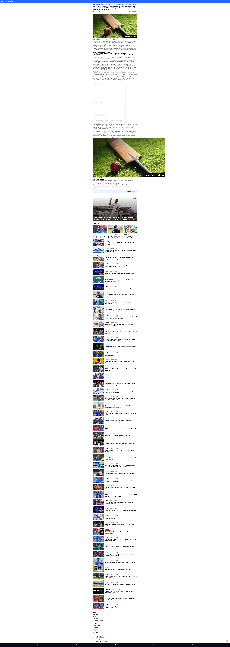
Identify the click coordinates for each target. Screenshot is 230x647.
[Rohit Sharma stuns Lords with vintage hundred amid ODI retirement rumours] (98, 517)
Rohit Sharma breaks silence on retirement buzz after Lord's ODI (120, 429)
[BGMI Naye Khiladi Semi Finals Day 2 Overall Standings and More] (98, 509)
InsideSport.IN (132, 49)
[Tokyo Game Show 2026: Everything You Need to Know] (98, 568)
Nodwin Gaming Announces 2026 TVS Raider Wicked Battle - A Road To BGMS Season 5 (120, 502)
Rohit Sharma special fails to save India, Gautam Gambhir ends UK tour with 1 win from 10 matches (121, 495)
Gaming (107, 241)
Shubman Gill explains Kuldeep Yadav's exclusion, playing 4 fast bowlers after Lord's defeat (120, 391)
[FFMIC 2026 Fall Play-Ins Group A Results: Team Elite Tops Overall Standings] (98, 331)
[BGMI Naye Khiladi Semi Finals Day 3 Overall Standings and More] (98, 287)
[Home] (9, 1)
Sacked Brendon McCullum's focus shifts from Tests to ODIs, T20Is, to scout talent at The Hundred (115, 237)
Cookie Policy (96, 631)
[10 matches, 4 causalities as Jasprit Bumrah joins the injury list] (98, 561)
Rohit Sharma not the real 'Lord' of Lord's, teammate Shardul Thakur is (119, 451)
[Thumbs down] (98, 191)
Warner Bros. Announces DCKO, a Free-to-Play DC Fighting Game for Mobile (120, 243)
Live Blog (107, 530)
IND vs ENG (95, 614)
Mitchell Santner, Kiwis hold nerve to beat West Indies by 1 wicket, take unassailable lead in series (119, 436)
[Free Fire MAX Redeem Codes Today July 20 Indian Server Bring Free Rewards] (98, 487)
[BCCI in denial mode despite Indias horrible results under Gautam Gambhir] (98, 413)
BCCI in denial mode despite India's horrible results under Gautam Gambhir (120, 414)
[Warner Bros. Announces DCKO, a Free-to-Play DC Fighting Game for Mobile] (98, 242)
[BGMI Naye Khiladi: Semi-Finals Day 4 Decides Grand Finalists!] (98, 272)
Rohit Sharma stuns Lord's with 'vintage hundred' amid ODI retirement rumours (119, 517)
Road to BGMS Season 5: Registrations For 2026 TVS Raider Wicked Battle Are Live (119, 280)
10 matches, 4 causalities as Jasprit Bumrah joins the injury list (120, 562)
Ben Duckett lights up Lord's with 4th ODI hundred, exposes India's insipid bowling (119, 547)
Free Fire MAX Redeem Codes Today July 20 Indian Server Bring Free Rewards (120, 488)
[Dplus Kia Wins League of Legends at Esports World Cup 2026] (98, 472)
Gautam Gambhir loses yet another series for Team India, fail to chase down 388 (120, 532)
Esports (107, 248)
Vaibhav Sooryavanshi (98, 620)
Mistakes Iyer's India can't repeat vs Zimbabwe (116, 377)
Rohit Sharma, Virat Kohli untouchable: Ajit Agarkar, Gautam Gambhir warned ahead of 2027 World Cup (99, 237)
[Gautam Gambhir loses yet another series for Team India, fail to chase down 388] (98, 531)
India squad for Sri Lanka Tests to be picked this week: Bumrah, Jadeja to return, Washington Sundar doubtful (114, 218)
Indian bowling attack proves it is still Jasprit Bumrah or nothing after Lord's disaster (120, 540)
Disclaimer (95, 627)
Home (94, 612)
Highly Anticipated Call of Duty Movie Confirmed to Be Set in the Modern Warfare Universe (120, 591)
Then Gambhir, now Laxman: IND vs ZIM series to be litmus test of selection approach (121, 354)
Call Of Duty (108, 344)
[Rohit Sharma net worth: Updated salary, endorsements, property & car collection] (98, 576)
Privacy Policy (96, 625)
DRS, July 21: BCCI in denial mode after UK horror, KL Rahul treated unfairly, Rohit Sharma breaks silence (121, 317)
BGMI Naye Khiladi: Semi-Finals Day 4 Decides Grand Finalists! (119, 273)
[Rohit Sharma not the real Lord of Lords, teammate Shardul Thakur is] (98, 450)
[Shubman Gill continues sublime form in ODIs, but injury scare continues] (98, 524)
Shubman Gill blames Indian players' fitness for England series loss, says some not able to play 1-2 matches (120, 465)
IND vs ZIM (76, 645)
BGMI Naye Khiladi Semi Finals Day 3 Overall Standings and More (120, 288)
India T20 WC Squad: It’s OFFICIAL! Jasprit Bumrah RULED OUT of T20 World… (110, 53)
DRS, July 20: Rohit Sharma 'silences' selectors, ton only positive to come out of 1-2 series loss (120, 480)
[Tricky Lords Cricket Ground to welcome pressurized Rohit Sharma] (98, 583)
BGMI (107, 271)
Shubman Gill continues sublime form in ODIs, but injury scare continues (119, 525)
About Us (95, 629)
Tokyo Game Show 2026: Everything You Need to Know (118, 569)
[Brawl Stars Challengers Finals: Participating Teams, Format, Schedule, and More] (98, 361)
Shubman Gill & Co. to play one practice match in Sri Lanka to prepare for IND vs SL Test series (119, 406)
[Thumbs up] (94, 191)
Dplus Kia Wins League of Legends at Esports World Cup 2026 (120, 473)
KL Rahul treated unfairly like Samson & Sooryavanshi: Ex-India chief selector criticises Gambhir (120, 339)
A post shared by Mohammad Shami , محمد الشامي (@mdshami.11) (109, 120)
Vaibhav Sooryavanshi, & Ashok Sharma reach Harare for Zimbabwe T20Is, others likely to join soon (118, 421)
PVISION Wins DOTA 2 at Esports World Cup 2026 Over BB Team (120, 443)
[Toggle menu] (2, 1)
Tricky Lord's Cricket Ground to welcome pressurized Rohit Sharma (121, 584)
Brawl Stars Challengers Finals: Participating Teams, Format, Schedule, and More (119, 362)
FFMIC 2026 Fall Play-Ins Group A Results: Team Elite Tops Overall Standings (121, 332)
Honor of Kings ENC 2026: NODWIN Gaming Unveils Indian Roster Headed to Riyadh (120, 250)
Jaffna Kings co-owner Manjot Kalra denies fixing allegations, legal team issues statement (120, 554)
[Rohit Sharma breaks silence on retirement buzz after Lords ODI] (98, 428)
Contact (95, 623)
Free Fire (107, 300)
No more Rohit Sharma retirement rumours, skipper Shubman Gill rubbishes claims (120, 458)
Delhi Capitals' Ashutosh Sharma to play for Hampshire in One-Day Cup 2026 (121, 369)
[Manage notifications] (227, 641)
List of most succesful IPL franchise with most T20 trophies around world (119, 599)
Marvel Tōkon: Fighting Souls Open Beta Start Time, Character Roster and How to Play (120, 325)
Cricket (95, 188)
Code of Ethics (96, 632)
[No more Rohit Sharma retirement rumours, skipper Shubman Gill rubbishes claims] (98, 457)
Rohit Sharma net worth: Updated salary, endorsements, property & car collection (121, 577)
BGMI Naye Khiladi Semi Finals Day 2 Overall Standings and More (120, 510)
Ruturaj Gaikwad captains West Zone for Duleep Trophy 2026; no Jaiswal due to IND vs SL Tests (120, 399)
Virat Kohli (95, 618)
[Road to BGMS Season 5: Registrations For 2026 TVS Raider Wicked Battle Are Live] (98, 279)
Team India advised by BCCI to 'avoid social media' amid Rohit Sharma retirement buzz (119, 606)
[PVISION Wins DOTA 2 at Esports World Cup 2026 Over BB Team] (98, 442)
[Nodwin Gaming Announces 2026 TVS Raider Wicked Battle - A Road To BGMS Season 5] (98, 502)
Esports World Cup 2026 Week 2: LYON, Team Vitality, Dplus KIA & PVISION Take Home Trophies (120, 384)
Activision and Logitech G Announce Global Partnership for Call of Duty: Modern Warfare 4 (121, 347)
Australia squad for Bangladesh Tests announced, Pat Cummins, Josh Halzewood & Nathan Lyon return (130, 237)
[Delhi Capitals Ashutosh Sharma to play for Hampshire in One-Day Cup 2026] (98, 368)
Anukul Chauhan (98, 11)
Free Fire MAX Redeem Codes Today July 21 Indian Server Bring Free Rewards (120, 302)
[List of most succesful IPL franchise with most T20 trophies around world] (98, 598)
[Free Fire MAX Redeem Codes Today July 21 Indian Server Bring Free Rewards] (98, 302)
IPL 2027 (95, 616)
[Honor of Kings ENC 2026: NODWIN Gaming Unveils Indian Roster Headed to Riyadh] (98, 250)
